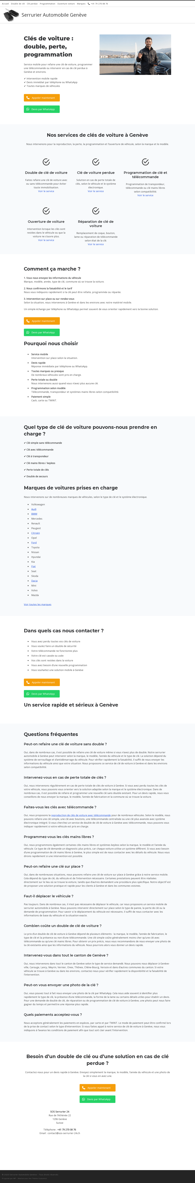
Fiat (33, 566)
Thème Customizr (39, 1178)
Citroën (35, 533)
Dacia (34, 580)
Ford (34, 542)
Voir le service (46, 191)
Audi (33, 509)
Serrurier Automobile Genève (23, 1174)
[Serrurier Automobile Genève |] (11, 14)
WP (14, 1178)
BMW (34, 513)
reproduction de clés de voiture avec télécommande (81, 815)
